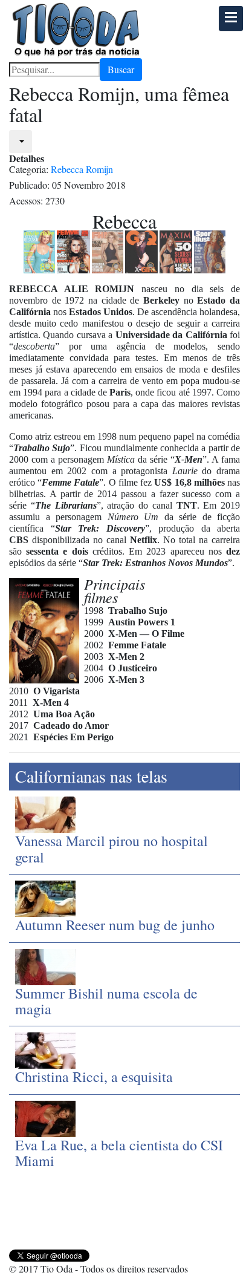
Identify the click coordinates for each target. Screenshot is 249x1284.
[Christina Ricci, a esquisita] (45, 1049)
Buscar (121, 69)
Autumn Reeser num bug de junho (115, 924)
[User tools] (20, 141)
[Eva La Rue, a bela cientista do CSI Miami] (45, 1116)
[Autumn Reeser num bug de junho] (45, 897)
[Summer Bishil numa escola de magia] (45, 965)
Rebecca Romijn (82, 169)
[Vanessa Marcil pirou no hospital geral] (45, 813)
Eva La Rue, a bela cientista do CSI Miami (119, 1152)
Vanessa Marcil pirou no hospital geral (111, 848)
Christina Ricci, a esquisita (94, 1076)
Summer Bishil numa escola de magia (106, 1000)
